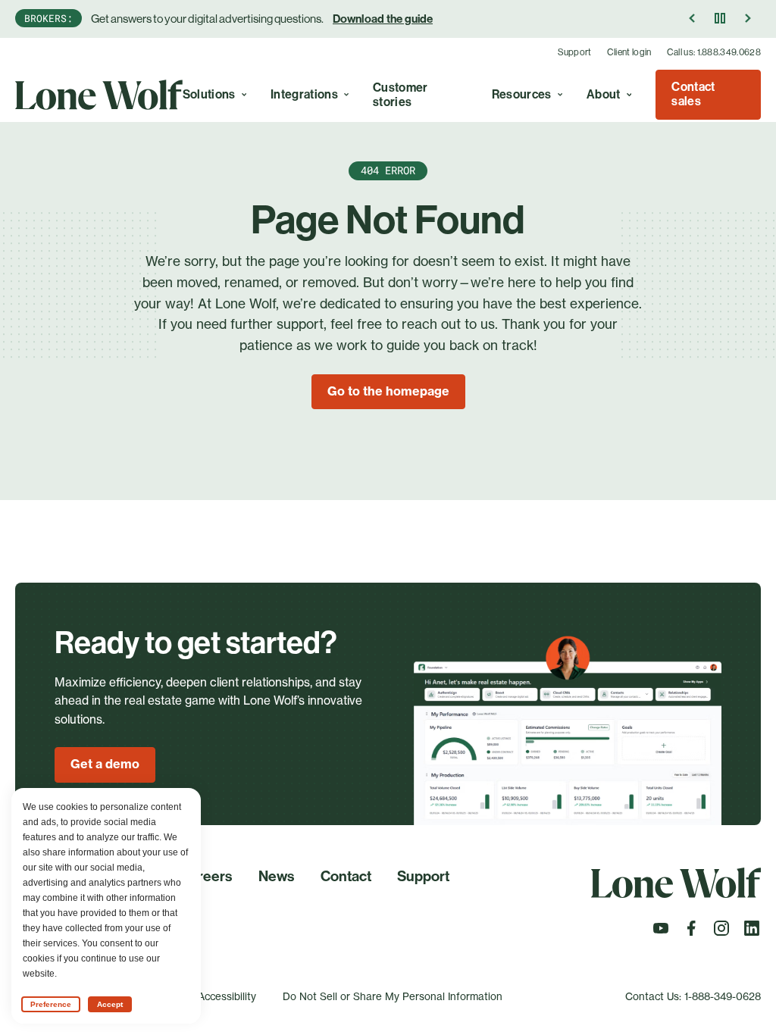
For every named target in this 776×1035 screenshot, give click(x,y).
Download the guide (383, 19)
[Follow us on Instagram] (721, 932)
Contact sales (693, 94)
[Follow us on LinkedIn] (752, 932)
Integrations (304, 94)
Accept (110, 1004)
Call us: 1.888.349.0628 (714, 52)
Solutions (209, 94)
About (604, 94)
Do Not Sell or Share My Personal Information (392, 996)
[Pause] (720, 18)
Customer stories (400, 94)
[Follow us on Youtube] (661, 932)
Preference (50, 1004)
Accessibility (227, 996)
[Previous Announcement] (692, 18)
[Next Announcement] (747, 18)
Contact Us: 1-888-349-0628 (693, 996)
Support (575, 52)
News (276, 876)
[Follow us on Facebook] (691, 932)
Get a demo (104, 763)
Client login (629, 52)
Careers (206, 876)
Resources (522, 94)
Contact (346, 876)
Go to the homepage (388, 391)
